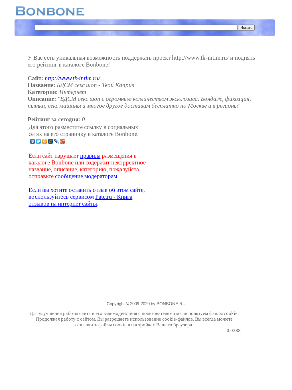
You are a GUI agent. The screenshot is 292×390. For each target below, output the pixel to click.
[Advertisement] (195, 165)
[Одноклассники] (45, 141)
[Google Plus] (63, 141)
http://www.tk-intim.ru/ (72, 78)
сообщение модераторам (86, 176)
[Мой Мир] (51, 141)
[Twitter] (39, 141)
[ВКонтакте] (33, 141)
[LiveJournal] (57, 141)
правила (90, 155)
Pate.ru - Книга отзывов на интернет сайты (80, 200)
